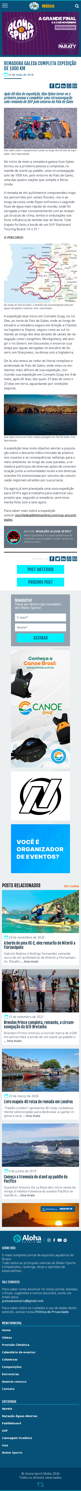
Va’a (5, 1445)
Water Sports (12, 1452)
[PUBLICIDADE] (40, 709)
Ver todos (71, 886)
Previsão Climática (15, 1345)
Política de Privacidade (52, 1312)
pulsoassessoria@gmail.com (22, 1301)
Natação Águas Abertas (19, 1416)
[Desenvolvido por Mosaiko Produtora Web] (40, 1484)
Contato (8, 1389)
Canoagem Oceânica (17, 1438)
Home (6, 1330)
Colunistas (9, 1359)
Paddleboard (11, 1423)
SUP (5, 1431)
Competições (12, 1367)
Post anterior (40, 569)
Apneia (7, 1408)
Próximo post (40, 582)
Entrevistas (10, 1374)
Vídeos (7, 1337)
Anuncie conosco (14, 1381)
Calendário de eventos (18, 1352)
